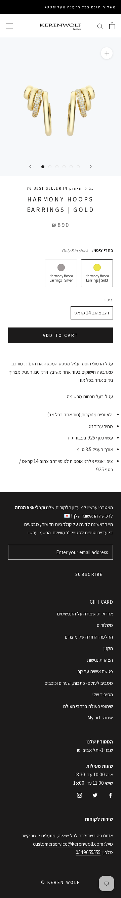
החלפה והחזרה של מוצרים (89, 637)
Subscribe (89, 574)
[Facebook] (110, 795)
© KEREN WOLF (60, 882)
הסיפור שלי (102, 694)
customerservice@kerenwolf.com (68, 844)
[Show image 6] (78, 166)
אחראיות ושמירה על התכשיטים (85, 613)
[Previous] (30, 166)
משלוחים (105, 625)
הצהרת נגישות (100, 660)
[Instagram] (79, 795)
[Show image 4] (64, 166)
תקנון (108, 648)
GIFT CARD (101, 602)
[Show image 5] (71, 166)
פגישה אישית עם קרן (95, 671)
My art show (100, 717)
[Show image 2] (49, 166)
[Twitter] (94, 795)
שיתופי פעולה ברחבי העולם (88, 706)
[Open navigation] (9, 25)
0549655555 (88, 852)
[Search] (100, 26)
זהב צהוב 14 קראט (91, 312)
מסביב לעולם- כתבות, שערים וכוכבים (79, 683)
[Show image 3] (56, 166)
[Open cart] (112, 25)
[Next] (91, 166)
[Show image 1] (42, 166)
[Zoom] (107, 53)
